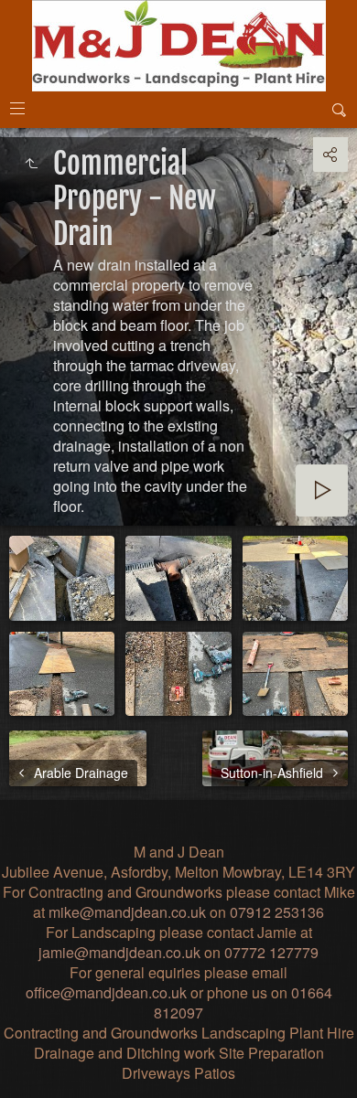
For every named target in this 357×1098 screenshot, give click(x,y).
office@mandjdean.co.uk (106, 992)
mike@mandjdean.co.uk (127, 911)
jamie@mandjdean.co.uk (119, 952)
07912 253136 (277, 911)
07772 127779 (271, 952)
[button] (22, 1074)
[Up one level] (31, 163)
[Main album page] (179, 45)
